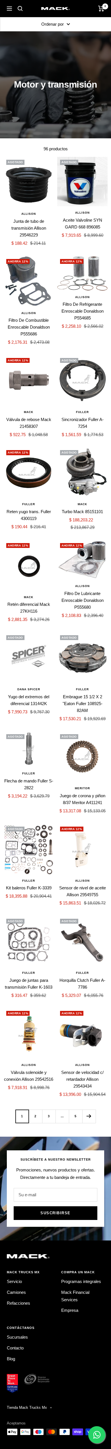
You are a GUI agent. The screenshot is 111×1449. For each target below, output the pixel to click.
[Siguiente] (89, 1116)
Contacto (15, 1347)
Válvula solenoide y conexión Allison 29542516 (28, 1076)
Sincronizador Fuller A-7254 (82, 423)
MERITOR (82, 788)
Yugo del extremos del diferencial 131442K (28, 700)
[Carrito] (101, 8)
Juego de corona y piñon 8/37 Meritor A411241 (82, 799)
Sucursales (17, 1337)
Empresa (69, 1310)
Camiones (16, 1292)
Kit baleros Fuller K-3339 (29, 887)
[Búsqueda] (20, 8)
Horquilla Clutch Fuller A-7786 (82, 983)
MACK (28, 412)
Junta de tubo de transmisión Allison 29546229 (28, 228)
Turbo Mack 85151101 (82, 511)
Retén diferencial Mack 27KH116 (28, 608)
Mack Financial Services (75, 1296)
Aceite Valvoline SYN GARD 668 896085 (82, 223)
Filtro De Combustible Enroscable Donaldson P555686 (29, 327)
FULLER (82, 412)
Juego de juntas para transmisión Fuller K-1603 (28, 983)
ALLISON (28, 213)
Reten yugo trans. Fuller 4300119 (29, 515)
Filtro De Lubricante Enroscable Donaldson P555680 (82, 600)
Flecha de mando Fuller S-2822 (28, 784)
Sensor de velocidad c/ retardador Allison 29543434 (82, 1079)
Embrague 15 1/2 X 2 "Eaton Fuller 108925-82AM (82, 703)
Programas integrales (81, 1281)
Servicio (14, 1281)
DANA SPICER (28, 689)
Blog (11, 1358)
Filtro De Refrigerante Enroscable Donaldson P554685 (82, 311)
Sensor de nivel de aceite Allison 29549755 (82, 891)
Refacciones (18, 1303)
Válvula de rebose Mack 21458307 (28, 423)
